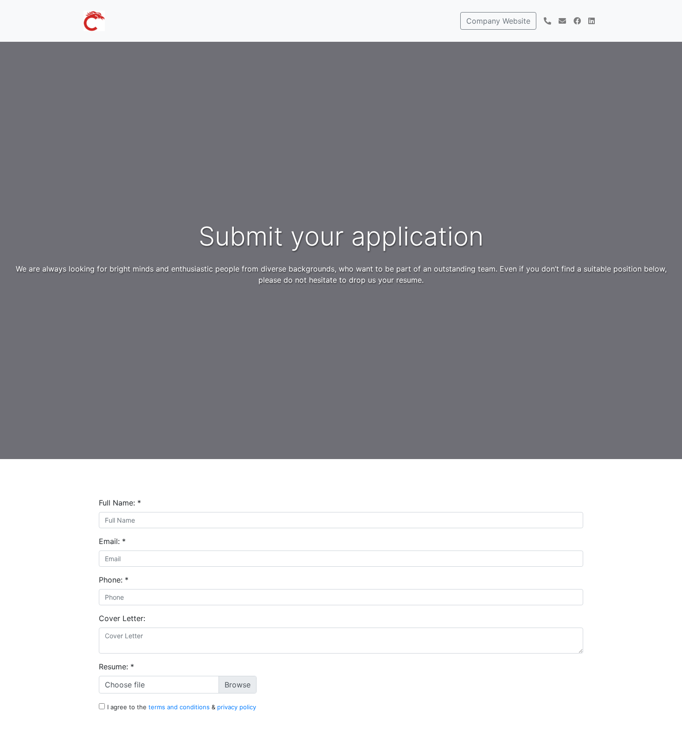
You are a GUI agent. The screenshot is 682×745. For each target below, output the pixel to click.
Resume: (116, 666)
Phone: (114, 579)
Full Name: (120, 502)
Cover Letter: (122, 618)
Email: (112, 541)
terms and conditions (180, 707)
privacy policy (236, 707)
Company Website (498, 21)
